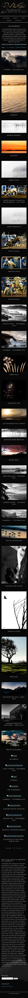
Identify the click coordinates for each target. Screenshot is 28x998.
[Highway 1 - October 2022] (14, 517)
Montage (14, 677)
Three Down (14, 180)
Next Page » (19, 848)
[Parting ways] (14, 268)
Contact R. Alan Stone (6, 986)
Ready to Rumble (14, 749)
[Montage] (14, 673)
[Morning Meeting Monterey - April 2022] (14, 720)
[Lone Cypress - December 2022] (14, 765)
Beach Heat (14, 460)
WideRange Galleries (14, 993)
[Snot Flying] (14, 248)
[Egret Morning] (14, 223)
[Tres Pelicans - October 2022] (14, 473)
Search (9, 20)
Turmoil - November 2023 (14, 799)
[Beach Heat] (14, 457)
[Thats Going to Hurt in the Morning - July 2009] (14, 197)
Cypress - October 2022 (14, 69)
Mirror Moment (14, 135)
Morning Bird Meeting (14, 439)
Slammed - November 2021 (14, 350)
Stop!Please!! (14, 299)
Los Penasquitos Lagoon (14, 423)
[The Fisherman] (14, 786)
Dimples (13, 115)
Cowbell (14, 780)
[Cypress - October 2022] (14, 66)
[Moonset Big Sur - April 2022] (14, 694)
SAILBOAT (14, 155)
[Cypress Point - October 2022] (14, 499)
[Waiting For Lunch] (14, 583)
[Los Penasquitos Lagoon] (14, 420)
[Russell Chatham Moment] (14, 826)
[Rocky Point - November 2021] (14, 320)
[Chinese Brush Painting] (14, 805)
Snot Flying (14, 251)
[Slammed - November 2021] (14, 347)
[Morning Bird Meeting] (14, 436)
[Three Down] (14, 177)
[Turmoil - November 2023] (14, 796)
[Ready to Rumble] (14, 746)
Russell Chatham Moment (14, 830)
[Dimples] (14, 112)
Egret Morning (14, 226)
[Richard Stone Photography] (14, 12)
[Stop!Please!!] (14, 296)
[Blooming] (14, 756)
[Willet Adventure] (14, 537)
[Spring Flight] (14, 628)
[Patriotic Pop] (14, 400)
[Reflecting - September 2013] (14, 815)
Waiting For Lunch (13, 586)
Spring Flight (14, 631)
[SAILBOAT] (14, 152)
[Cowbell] (14, 777)
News (23, 18)
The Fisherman (14, 789)
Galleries (6, 18)
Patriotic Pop (14, 403)
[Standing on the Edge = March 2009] (14, 836)
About (15, 18)
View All (12, 47)
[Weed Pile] (14, 371)
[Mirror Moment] (14, 132)
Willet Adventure (14, 540)
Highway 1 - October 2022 (14, 520)
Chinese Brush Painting (14, 809)
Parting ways (14, 271)
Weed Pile (14, 374)
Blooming (14, 759)
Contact (18, 20)
